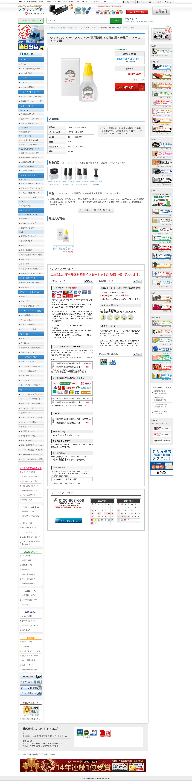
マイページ (143, 2)
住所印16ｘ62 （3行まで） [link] (30, 114)
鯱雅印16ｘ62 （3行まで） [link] (30, 153)
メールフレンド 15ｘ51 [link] (29, 140)
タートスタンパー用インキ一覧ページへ (96, 210)
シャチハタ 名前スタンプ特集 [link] (32, 459)
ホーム (169, 2)
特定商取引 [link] (26, 570)
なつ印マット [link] (26, 343)
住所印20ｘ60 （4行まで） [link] (30, 119)
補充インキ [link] (25, 297)
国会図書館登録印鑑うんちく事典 (160, 392)
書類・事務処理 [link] (26, 250)
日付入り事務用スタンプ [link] (30, 193)
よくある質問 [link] (27, 616)
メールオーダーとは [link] (29, 481)
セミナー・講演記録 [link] (29, 670)
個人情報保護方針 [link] (28, 584)
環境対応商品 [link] (27, 500)
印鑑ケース (129, 21)
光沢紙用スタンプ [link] (27, 431)
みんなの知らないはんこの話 (160, 412)
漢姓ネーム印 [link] (26, 413)
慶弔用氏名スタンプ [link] (28, 223)
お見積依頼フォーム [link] (29, 621)
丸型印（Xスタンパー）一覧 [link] (31, 101)
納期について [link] (27, 565)
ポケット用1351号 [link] (27, 170)
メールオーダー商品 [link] (28, 422)
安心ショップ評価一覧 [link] (30, 656)
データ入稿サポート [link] (29, 532)
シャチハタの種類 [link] (28, 472)
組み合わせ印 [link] (26, 132)
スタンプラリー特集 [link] (28, 436)
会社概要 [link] (25, 646)
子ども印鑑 (148, 21)
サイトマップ (156, 2)
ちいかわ (139, 21)
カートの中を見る (137, 12)
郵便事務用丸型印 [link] (27, 228)
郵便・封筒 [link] (25, 259)
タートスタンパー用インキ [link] (30, 385)
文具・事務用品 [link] (26, 440)
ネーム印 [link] (24, 64)
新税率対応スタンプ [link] (28, 236)
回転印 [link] (31, 283)
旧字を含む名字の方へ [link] (30, 486)
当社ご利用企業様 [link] (28, 660)
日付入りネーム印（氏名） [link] (30, 183)
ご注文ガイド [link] (27, 556)
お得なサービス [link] (28, 604)
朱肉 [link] (22, 338)
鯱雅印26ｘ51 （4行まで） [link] (30, 162)
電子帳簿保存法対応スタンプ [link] (31, 454)
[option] (63, 238)
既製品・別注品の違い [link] (30, 476)
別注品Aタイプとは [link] (29, 511)
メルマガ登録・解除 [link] (29, 600)
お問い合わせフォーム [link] (30, 625)
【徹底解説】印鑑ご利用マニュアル (160, 406)
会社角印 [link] (24, 219)
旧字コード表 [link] (27, 523)
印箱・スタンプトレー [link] (29, 352)
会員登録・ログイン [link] (29, 595)
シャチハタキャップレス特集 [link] (31, 394)
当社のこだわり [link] (28, 642)
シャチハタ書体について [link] (31, 490)
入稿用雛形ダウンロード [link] (31, 537)
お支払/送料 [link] (26, 560)
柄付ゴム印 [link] (25, 287)
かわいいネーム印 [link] (27, 408)
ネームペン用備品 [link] (27, 87)
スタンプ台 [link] (25, 301)
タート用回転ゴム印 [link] (28, 371)
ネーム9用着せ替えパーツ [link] (30, 69)
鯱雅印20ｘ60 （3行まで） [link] (30, 158)
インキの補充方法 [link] (28, 495)
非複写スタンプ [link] (26, 427)
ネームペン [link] (25, 83)
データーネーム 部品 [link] (28, 197)
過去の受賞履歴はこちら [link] (31, 719)
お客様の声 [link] (26, 630)
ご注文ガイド (129, 2)
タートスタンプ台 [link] (27, 362)
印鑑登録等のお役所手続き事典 (160, 399)
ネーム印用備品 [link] (26, 73)
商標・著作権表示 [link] (28, 574)
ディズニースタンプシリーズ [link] (31, 417)
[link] (31, 188)
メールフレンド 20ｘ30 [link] (29, 145)
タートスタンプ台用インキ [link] (30, 366)
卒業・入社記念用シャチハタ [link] (31, 445)
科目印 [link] (23, 245)
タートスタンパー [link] (27, 380)
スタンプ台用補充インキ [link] (30, 306)
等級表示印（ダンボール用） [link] (31, 273)
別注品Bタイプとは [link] (29, 528)
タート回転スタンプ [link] (28, 376)
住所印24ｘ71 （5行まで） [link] (30, 123)
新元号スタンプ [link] (26, 241)
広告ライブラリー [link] (28, 665)
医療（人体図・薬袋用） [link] (30, 269)
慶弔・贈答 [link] (25, 264)
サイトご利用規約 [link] (28, 579)
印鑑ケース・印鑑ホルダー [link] (30, 348)
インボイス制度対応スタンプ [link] (31, 450)
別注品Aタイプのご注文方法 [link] (31, 517)
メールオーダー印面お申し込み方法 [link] (31, 543)
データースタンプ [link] (27, 206)
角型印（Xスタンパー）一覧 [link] (31, 97)
